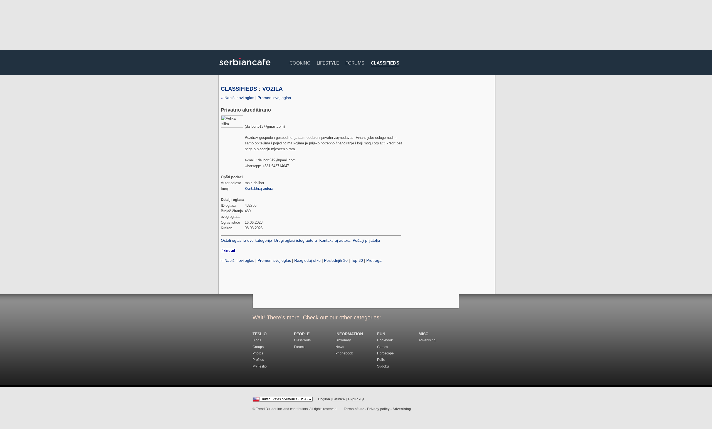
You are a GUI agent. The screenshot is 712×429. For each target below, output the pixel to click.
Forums (354, 62)
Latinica (338, 399)
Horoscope (385, 353)
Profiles (258, 360)
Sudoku (383, 366)
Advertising (427, 340)
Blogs (257, 340)
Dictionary (343, 340)
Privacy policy (378, 409)
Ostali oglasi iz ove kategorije (246, 240)
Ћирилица (355, 399)
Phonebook (344, 353)
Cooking (300, 62)
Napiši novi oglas (238, 97)
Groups (258, 347)
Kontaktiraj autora (259, 188)
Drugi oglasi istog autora (295, 240)
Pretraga (374, 260)
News (339, 347)
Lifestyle (328, 62)
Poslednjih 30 (336, 260)
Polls (381, 360)
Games (382, 347)
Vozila (272, 89)
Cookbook (385, 340)
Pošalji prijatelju (366, 240)
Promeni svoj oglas (274, 97)
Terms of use (354, 409)
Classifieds (385, 63)
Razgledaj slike (307, 260)
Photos (258, 353)
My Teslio (260, 366)
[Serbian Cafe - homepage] (245, 67)
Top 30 (357, 260)
